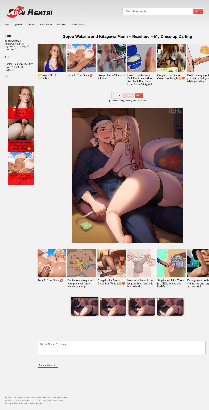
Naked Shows (78, 24)
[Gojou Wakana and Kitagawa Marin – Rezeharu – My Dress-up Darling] (127, 175)
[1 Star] (6, 76)
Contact (30, 24)
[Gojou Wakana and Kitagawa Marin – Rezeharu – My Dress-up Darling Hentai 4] (113, 307)
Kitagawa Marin (13, 43)
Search (198, 11)
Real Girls (62, 24)
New (7, 24)
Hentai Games (45, 24)
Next (138, 95)
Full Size (9, 70)
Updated (18, 24)
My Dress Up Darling (15, 46)
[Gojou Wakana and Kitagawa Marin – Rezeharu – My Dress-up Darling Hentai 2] (170, 307)
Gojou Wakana (12, 40)
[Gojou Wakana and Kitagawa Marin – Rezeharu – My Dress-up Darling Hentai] (84, 307)
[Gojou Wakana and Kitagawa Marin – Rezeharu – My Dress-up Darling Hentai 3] (142, 307)
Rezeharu (9, 49)
